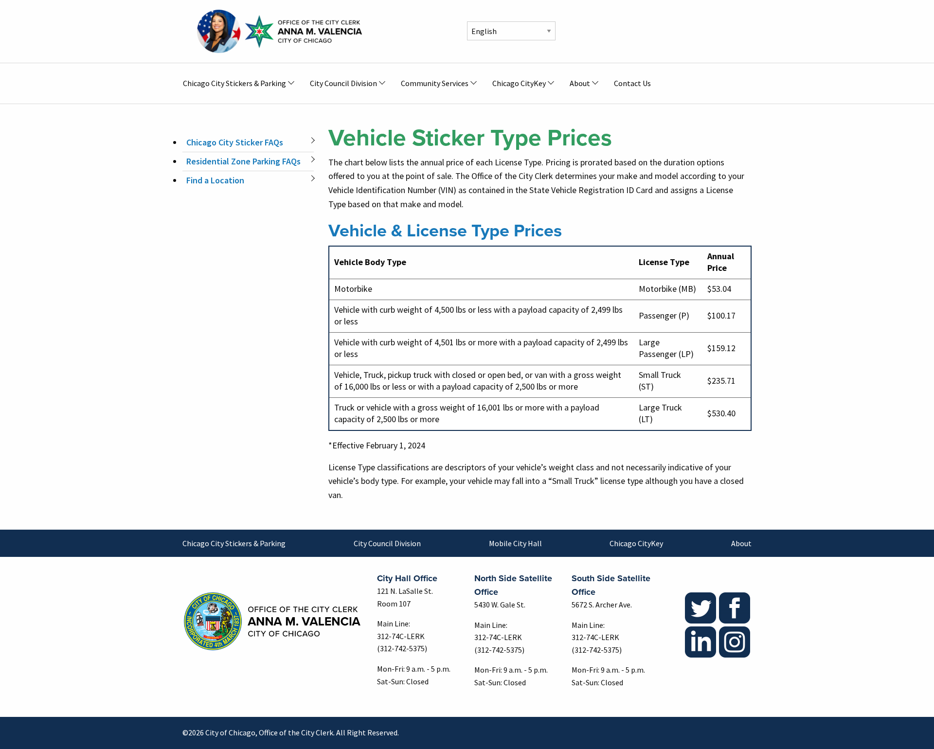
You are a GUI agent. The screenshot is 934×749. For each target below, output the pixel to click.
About (741, 543)
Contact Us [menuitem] (632, 83)
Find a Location (215, 180)
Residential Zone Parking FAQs (243, 161)
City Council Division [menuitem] (343, 83)
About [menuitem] (580, 83)
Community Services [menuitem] (434, 83)
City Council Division (387, 543)
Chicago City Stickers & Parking (234, 543)
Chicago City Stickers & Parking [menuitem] (234, 83)
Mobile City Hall (515, 543)
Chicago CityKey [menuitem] (519, 83)
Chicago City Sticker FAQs (234, 142)
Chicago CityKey (636, 543)
